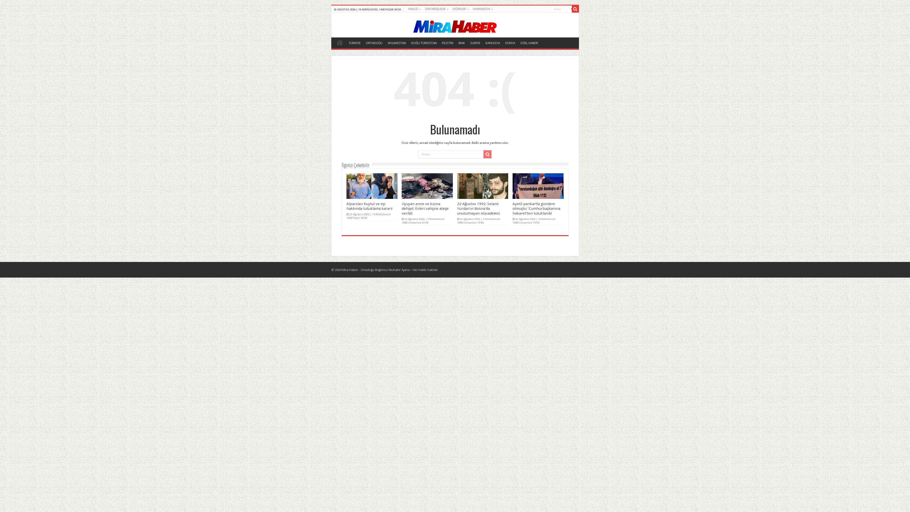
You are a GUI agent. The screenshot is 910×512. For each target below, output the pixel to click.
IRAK (462, 43)
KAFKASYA (493, 43)
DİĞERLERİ (459, 9)
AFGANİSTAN (397, 43)
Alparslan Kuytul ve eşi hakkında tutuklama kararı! (369, 206)
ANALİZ (413, 9)
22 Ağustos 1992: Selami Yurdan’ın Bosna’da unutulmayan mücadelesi (478, 208)
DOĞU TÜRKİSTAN (424, 43)
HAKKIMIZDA (481, 9)
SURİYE (475, 43)
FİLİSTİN (447, 43)
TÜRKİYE (355, 43)
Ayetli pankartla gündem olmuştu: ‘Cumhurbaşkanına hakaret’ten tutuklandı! (536, 208)
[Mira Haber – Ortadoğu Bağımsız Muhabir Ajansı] (455, 25)
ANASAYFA (340, 42)
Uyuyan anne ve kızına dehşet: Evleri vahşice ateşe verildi (425, 208)
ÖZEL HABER (529, 43)
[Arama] (575, 9)
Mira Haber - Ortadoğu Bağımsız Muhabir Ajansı (376, 270)
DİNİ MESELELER (435, 9)
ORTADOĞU (374, 43)
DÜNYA (510, 43)
